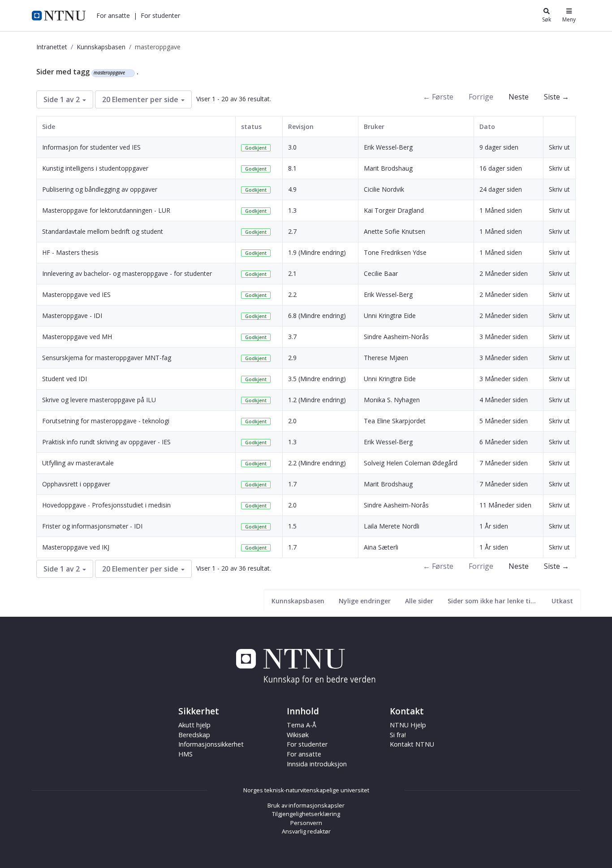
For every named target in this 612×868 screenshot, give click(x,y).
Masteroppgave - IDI (72, 315)
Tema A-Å (301, 725)
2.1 (292, 273)
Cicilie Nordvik (384, 189)
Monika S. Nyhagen (392, 399)
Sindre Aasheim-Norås (396, 336)
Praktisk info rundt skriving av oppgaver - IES (106, 442)
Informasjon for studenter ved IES (91, 147)
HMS (185, 754)
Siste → (556, 97)
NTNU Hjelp (408, 725)
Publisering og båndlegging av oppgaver (99, 189)
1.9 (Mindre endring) (317, 252)
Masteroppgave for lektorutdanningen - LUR (106, 210)
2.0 (292, 421)
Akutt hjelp (194, 725)
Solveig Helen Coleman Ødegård (410, 463)
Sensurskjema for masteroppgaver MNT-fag (106, 357)
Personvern (306, 823)
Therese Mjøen (386, 357)
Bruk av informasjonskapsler (306, 805)
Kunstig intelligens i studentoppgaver (95, 168)
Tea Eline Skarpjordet (395, 421)
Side (48, 126)
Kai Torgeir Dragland (394, 210)
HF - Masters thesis (70, 252)
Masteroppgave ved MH (77, 336)
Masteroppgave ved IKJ (75, 547)
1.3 (292, 210)
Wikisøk (298, 734)
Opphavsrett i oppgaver (76, 484)
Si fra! (398, 734)
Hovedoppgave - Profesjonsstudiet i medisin (106, 505)
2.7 (292, 231)
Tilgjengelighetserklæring (306, 814)
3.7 (292, 336)
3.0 (292, 147)
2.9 (292, 357)
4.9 (292, 189)
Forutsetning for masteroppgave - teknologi (105, 421)
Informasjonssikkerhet (211, 744)
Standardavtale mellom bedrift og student (102, 231)
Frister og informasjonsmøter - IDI (92, 526)
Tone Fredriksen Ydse (395, 252)
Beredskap (194, 734)
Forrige (481, 97)
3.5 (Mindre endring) (317, 378)
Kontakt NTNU (412, 744)
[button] (113, 15)
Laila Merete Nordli (391, 526)
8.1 (292, 168)
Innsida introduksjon (317, 764)
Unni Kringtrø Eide (390, 315)
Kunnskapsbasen (101, 47)
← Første (438, 97)
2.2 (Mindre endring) (317, 463)
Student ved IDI (64, 378)
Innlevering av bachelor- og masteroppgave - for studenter (127, 273)
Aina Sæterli (381, 547)
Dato (487, 126)
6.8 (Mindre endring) (317, 315)
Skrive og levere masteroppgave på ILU (99, 399)
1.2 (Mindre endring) (317, 399)
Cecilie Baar (381, 273)
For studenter (307, 744)
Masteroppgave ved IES (76, 294)
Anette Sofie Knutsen (394, 231)
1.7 (292, 484)
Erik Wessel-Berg (388, 147)
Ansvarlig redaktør (306, 831)
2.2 (292, 294)
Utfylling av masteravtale (78, 463)
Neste (519, 97)
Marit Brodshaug (388, 168)
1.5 (292, 526)
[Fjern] (129, 73)
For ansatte (304, 754)
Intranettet (51, 47)
